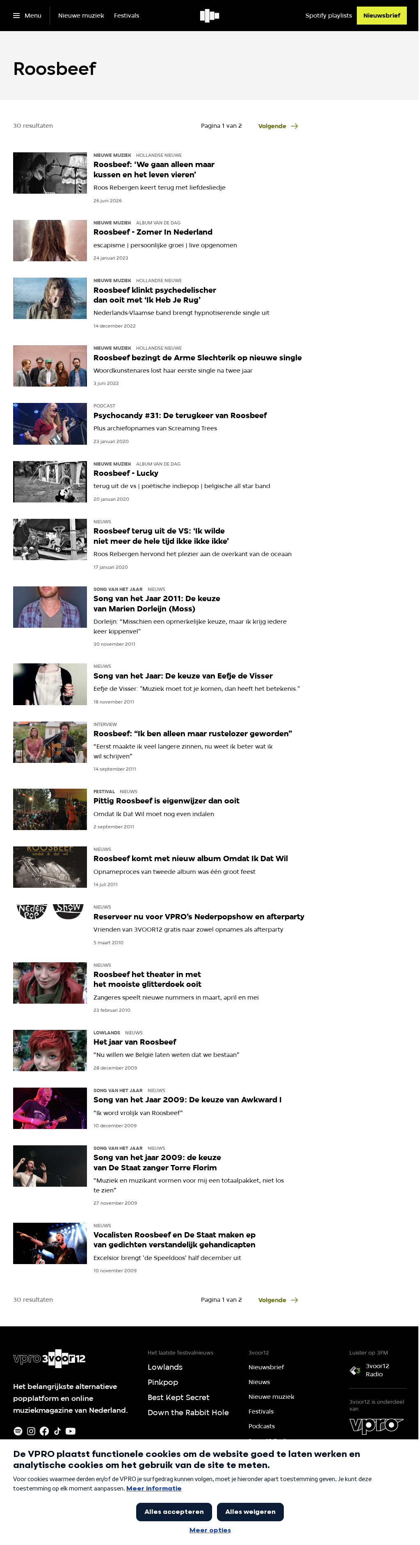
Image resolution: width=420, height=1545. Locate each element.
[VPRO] (376, 1426)
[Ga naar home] (210, 15)
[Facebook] (44, 1431)
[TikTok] (57, 1431)
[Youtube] (70, 1431)
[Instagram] (31, 1431)
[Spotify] (18, 1431)
